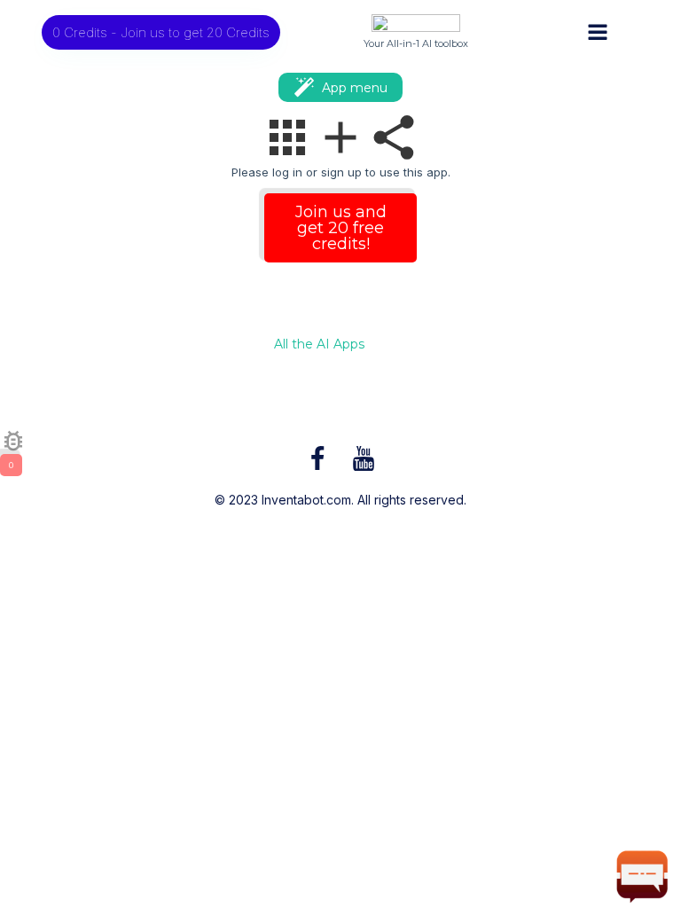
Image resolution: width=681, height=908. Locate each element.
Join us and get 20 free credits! (341, 228)
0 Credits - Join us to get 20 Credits (161, 32)
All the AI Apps (319, 345)
